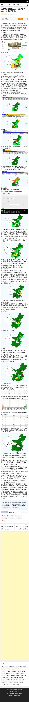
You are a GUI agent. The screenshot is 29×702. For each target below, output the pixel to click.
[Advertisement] (14, 596)
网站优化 (21, 682)
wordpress (17, 668)
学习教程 (11, 677)
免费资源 (13, 675)
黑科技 (14, 684)
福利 (7, 682)
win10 (8, 668)
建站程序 (8, 680)
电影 (23, 680)
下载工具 (19, 671)
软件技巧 (3, 684)
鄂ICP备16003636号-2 (14, 691)
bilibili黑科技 (11, 666)
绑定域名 (16, 682)
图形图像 (3, 677)
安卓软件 (16, 677)
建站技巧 (3, 680)
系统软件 (11, 682)
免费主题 (12, 673)
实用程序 (21, 677)
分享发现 (4, 14)
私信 (26, 18)
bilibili (7, 666)
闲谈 (10, 684)
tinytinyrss (4, 668)
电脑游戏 (3, 682)
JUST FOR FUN (18, 689)
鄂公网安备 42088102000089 (15, 693)
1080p (3, 666)
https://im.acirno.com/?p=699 (11, 507)
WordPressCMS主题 (6, 671)
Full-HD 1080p (19, 666)
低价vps (23, 671)
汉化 (20, 680)
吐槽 (22, 675)
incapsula (25, 666)
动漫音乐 (18, 675)
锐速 (7, 684)
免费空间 (3, 675)
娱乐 (7, 677)
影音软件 (13, 680)
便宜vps (3, 673)
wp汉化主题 (13, 671)
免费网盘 (8, 675)
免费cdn (8, 673)
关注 (21, 18)
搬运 (17, 680)
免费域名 (17, 673)
